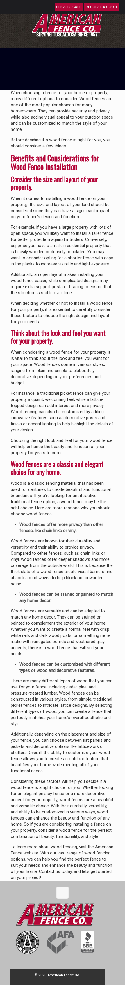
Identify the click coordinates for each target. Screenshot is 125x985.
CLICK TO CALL (68, 7)
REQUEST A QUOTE (102, 7)
